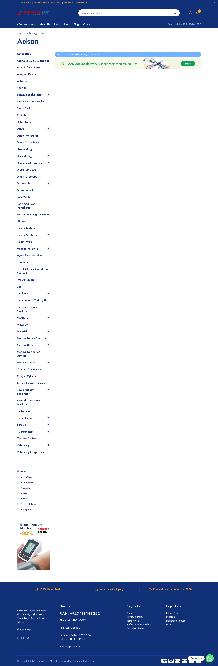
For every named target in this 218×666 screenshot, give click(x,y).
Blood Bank (23, 108)
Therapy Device (26, 438)
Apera (24, 493)
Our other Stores (135, 628)
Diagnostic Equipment (30, 163)
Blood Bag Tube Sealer (30, 102)
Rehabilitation (25, 418)
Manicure (22, 318)
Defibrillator (24, 122)
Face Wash (23, 197)
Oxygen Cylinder (27, 376)
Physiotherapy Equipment (25, 392)
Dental (21, 129)
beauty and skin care (29, 95)
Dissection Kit (25, 190)
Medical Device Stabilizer (32, 338)
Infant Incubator (26, 280)
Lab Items (22, 293)
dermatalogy (24, 149)
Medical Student (26, 363)
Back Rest (22, 88)
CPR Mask (23, 115)
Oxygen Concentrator (30, 369)
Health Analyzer (26, 228)
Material (22, 331)
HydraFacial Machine (29, 255)
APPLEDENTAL (29, 504)
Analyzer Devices (27, 74)
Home (19, 33)
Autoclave (23, 81)
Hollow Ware (24, 242)
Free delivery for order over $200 (172, 589)
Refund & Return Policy (139, 624)
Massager (23, 325)
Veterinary (23, 445)
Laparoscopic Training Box (33, 300)
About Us (131, 613)
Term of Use (133, 620)
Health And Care (27, 235)
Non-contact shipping (111, 589)
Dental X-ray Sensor (29, 142)
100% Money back (50, 589)
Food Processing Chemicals (33, 215)
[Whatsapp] (210, 658)
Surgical (22, 425)
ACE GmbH (27, 482)
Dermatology (25, 156)
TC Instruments (26, 432)
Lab (19, 287)
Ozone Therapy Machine (31, 383)
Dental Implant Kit (27, 136)
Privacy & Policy (135, 617)
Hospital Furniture (27, 249)
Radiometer (24, 411)
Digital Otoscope (27, 177)
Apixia (24, 498)
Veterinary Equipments (30, 452)
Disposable (23, 183)
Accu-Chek (26, 477)
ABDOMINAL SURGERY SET (33, 61)
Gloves (21, 221)
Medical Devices (26, 345)
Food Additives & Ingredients (27, 206)
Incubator (22, 262)
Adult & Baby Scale (28, 67)
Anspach (25, 488)
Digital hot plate (26, 170)
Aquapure (26, 509)
